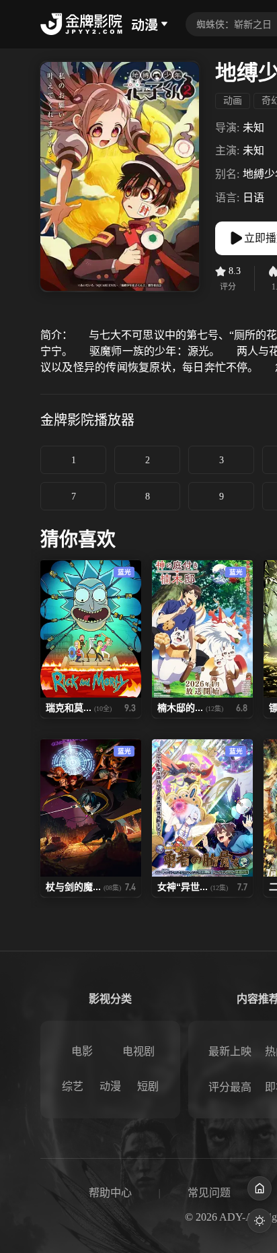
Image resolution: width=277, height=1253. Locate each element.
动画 (232, 101)
